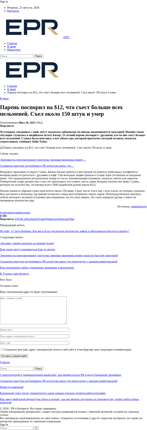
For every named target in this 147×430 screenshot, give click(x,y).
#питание (24, 212)
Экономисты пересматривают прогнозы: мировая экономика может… (43, 159)
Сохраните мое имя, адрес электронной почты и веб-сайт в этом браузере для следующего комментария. (68, 349)
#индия (14, 212)
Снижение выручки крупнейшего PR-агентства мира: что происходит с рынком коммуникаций (58, 380)
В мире (11, 46)
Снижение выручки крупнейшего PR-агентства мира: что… (37, 165)
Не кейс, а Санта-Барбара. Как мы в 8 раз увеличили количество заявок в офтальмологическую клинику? (64, 231)
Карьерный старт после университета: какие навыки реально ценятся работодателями (52, 393)
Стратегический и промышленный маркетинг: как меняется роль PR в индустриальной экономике (60, 374)
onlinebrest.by (139, 206)
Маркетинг (14, 49)
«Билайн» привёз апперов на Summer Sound (27, 243)
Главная (12, 43)
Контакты (13, 10)
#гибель (5, 212)
